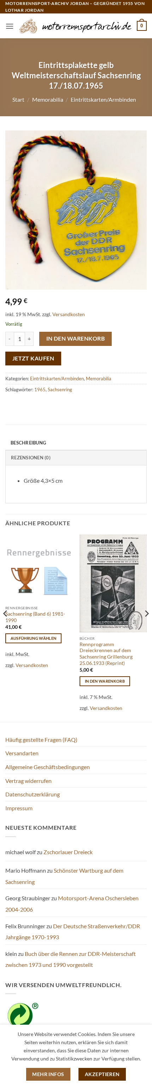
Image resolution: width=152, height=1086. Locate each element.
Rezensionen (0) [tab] (31, 457)
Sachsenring (60, 389)
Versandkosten (68, 314)
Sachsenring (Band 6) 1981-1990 (35, 617)
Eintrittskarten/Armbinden (103, 99)
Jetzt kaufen (33, 358)
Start (18, 99)
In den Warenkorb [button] (105, 681)
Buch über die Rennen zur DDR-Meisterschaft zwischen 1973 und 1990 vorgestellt (70, 959)
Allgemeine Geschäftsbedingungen (47, 766)
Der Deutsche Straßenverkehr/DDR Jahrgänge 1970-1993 (72, 932)
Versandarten (22, 753)
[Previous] (5, 627)
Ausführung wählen (34, 638)
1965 (40, 389)
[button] (9, 26)
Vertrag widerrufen (28, 780)
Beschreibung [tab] (28, 443)
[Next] (146, 627)
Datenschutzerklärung (32, 794)
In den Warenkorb (75, 338)
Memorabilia (47, 99)
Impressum (19, 808)
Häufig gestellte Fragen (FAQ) (41, 739)
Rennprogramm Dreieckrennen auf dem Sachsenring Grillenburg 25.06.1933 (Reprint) (106, 654)
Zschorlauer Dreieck (68, 852)
